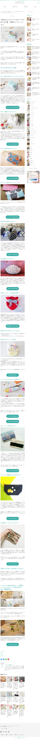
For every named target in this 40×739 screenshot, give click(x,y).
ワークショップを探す (4, 728)
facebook (1, 731)
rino (23, 166)
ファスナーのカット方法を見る (12, 421)
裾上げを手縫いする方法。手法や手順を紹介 (3, 699)
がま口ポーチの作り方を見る (13, 254)
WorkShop (26, 6)
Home (5, 6)
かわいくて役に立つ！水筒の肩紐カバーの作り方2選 (3, 712)
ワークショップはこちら (12, 518)
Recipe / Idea (14, 6)
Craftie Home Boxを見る (12, 644)
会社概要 (6, 734)
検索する (38, 11)
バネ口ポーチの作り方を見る (13, 144)
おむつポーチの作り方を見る (13, 178)
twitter (6, 731)
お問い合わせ (11, 734)
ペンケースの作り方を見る (12, 416)
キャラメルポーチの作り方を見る (12, 107)
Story (35, 6)
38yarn (23, 548)
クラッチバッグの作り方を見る (12, 470)
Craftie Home (22, 607)
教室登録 (2, 734)
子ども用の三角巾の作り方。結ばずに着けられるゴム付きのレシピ (21, 713)
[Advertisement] (33, 189)
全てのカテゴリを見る (33, 168)
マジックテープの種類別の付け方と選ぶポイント (15, 712)
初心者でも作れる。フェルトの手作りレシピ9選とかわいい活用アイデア (9, 713)
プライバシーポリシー (22, 734)
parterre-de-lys (22, 451)
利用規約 (15, 734)
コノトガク (22, 94)
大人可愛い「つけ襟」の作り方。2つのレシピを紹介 (15, 699)
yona (23, 200)
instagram (3, 731)
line (8, 731)
